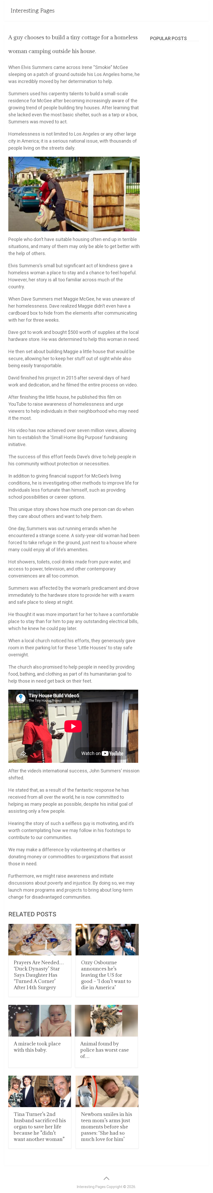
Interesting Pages (33, 11)
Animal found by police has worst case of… (104, 1049)
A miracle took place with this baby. (37, 1046)
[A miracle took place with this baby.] (39, 1021)
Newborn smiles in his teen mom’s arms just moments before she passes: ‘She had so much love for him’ (106, 1126)
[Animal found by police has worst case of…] (106, 1021)
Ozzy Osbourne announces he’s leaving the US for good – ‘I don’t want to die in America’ (106, 975)
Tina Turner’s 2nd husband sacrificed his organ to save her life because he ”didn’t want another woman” (40, 1126)
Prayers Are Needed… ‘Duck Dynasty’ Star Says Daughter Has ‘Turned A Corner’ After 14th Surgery (39, 975)
